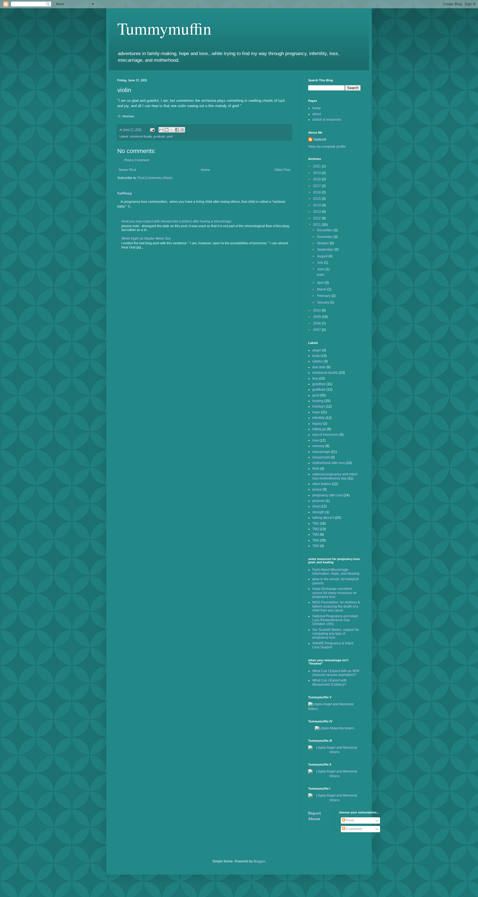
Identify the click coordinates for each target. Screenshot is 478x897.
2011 (317, 225)
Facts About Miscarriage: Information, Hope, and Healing (335, 571)
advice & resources (326, 119)
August (322, 256)
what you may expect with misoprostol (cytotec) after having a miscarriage (176, 221)
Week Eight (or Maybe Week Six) (146, 238)
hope (316, 412)
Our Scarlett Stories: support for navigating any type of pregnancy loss (335, 634)
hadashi (320, 139)
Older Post (282, 170)
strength (318, 512)
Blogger (259, 861)
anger (316, 350)
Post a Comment (136, 160)
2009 (317, 317)
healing (318, 401)
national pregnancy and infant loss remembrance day (334, 476)
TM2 (315, 529)
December (325, 230)
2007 (317, 330)
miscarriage (321, 452)
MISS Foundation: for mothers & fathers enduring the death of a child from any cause (336, 606)
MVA (315, 469)
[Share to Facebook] (177, 130)
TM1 (315, 523)
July (320, 263)
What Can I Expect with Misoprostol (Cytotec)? (329, 682)
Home (205, 170)
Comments (353, 829)
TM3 (315, 534)
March (322, 289)
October (323, 243)
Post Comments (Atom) (155, 178)
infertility (318, 418)
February (324, 296)
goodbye (319, 384)
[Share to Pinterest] (182, 130)
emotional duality (141, 136)
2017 (317, 186)
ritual (316, 506)
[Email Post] (152, 129)
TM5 (315, 546)
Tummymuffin (164, 28)
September (325, 250)
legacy (317, 424)
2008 (317, 323)
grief (170, 136)
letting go (319, 429)
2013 (317, 212)
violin (320, 275)
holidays (318, 406)
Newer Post (127, 170)
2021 (317, 166)
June (321, 269)
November (325, 237)
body (316, 356)
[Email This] (161, 130)
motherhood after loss (328, 463)
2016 (317, 192)
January (323, 302)
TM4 (315, 540)
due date (319, 367)
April (321, 283)
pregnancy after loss (327, 495)
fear (315, 378)
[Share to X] (172, 130)
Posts (349, 820)
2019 (317, 173)
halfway (124, 193)
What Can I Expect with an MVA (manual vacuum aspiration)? (335, 673)
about (316, 114)
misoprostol (321, 457)
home (316, 108)
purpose (318, 501)
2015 (317, 199)
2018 (317, 179)
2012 (317, 218)
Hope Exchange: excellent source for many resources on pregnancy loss (334, 593)
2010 (317, 310)
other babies (321, 484)
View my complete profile (327, 147)
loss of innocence (325, 435)
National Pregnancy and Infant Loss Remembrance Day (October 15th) (335, 620)
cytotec (317, 361)
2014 (317, 205)
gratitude (159, 136)
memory (318, 446)
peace (317, 489)
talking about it (323, 518)
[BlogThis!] (166, 130)
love (315, 440)
